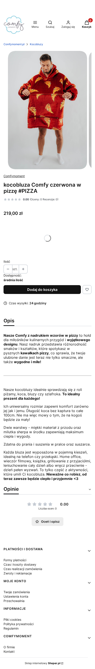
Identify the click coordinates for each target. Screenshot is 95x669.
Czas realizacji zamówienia (23, 569)
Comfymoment (14, 176)
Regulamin (11, 628)
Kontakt (9, 651)
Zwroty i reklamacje (18, 573)
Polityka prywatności (19, 624)
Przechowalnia (14, 601)
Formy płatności (15, 560)
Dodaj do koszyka (42, 289)
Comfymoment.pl (14, 44)
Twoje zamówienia (17, 592)
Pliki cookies (12, 619)
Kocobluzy (36, 44)
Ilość (7, 261)
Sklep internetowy (42, 663)
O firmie (9, 647)
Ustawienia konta (16, 596)
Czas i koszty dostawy (20, 564)
